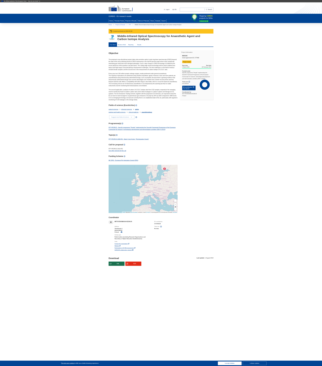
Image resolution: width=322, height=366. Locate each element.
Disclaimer (175, 212)
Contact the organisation (127, 243)
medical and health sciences (117, 112)
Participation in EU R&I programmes (130, 248)
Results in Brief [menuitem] (122, 44)
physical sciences (126, 109)
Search (164, 21)
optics (137, 109)
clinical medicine (134, 112)
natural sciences (113, 109)
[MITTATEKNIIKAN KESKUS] (164, 168)
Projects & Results (130, 21)
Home (111, 21)
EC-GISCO (148, 212)
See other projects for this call (117, 150)
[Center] (175, 207)
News (152, 21)
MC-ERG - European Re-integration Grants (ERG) (123, 160)
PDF (134, 263)
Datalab (157, 21)
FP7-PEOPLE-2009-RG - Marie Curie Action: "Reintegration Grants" (129, 139)
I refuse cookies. (254, 363)
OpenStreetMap (134, 212)
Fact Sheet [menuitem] (113, 44)
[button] (174, 9)
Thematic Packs (119, 21)
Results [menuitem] (139, 44)
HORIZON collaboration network (129, 250)
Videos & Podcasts (143, 21)
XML (118, 263)
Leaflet (123, 212)
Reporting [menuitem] (130, 44)
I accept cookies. (230, 363)
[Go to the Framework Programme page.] (112, 37)
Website (123, 245)
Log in (167, 9)
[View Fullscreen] (175, 200)
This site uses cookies (67, 363)
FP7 (130, 24)
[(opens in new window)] (122, 8)
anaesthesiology (147, 112)
